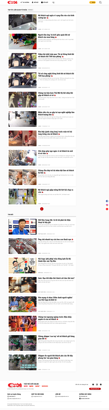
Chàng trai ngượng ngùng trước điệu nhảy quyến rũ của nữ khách (54, 318)
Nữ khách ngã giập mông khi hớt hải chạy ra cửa (55, 191)
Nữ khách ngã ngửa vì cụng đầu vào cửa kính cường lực (56, 16)
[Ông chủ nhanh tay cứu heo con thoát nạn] (23, 246)
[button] (53, 2)
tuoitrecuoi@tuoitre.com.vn (63, 396)
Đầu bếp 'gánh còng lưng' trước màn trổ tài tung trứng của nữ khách (55, 133)
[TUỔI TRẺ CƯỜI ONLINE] (14, 385)
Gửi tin (93, 2)
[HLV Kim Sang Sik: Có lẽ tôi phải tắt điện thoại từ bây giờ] (23, 227)
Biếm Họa (40, 272)
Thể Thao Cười (42, 234)
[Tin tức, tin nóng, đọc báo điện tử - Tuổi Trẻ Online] (26, 385)
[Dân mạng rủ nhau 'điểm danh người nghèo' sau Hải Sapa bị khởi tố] (23, 304)
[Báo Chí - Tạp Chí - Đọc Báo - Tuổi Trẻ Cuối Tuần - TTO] (32, 385)
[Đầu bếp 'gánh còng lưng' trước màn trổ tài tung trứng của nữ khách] (23, 138)
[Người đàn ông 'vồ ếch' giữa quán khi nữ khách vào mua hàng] (23, 41)
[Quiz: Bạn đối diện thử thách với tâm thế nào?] (23, 285)
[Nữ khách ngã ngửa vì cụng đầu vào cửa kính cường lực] (23, 22)
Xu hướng (26, 2)
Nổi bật (36, 2)
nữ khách (30, 9)
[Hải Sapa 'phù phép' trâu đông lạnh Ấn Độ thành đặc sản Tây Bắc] (23, 265)
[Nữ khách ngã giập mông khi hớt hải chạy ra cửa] (23, 196)
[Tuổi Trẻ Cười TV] (97, 384)
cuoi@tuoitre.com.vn (37, 396)
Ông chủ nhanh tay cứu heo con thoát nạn (55, 239)
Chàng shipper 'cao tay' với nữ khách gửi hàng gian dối (56, 337)
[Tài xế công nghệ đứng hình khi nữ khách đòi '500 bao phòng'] (23, 80)
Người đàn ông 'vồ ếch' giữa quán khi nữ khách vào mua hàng (54, 36)
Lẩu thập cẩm (42, 292)
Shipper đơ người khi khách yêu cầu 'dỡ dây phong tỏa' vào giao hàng (55, 357)
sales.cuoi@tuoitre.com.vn (15, 398)
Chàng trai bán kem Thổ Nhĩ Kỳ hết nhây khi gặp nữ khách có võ (55, 94)
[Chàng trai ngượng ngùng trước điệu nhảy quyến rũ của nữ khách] (23, 324)
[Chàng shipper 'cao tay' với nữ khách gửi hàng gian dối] (23, 343)
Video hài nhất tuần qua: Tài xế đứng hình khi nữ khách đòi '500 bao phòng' (56, 55)
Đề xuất (45, 2)
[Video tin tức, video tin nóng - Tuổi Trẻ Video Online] (38, 385)
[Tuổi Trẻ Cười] (101, 384)
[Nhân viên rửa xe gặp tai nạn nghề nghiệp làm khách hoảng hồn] (23, 119)
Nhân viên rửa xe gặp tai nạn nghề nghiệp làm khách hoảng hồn (56, 113)
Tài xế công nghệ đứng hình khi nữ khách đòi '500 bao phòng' (56, 74)
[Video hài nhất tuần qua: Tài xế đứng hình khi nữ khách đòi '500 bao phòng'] (23, 61)
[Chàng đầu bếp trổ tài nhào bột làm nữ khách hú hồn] (23, 177)
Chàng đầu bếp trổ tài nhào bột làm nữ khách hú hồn (56, 171)
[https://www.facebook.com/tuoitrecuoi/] (93, 384)
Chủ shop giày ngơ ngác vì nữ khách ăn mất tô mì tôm (55, 152)
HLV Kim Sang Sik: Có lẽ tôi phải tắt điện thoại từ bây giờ (54, 221)
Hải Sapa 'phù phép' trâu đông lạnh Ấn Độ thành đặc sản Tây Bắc (54, 260)
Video (39, 29)
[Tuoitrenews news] (45, 385)
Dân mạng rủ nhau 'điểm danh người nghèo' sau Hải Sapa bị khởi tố (55, 298)
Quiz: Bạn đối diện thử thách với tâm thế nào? (56, 278)
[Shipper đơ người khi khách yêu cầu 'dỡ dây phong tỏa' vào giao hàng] (23, 362)
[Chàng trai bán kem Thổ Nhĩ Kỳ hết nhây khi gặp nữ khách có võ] (23, 100)
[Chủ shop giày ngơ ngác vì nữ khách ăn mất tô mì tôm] (23, 158)
